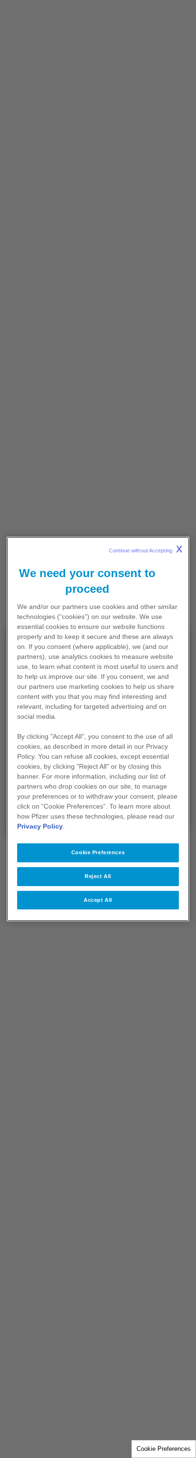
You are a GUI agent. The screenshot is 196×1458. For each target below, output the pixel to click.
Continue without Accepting (145, 549)
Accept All (98, 900)
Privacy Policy (40, 826)
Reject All (98, 876)
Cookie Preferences (164, 1448)
